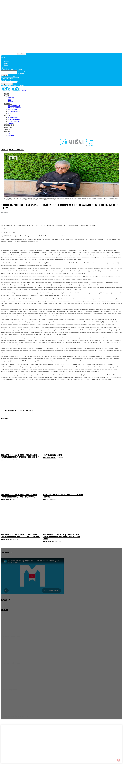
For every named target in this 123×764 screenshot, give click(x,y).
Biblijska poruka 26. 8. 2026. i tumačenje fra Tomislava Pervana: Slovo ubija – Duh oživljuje (20, 456)
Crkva (9, 100)
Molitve (10, 113)
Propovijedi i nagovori (14, 111)
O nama (6, 65)
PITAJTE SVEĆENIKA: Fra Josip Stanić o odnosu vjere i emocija (63, 495)
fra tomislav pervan (11, 410)
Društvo (10, 102)
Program (6, 63)
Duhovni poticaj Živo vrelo (15, 108)
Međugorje (11, 98)
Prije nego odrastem (13, 121)
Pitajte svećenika (12, 109)
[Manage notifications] (118, 760)
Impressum (6, 61)
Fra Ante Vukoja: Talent (52, 455)
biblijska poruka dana (26, 410)
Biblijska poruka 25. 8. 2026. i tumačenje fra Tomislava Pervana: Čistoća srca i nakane (19, 495)
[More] (37, 217)
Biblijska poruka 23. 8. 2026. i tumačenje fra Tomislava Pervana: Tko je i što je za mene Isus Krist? (61, 536)
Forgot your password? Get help (10, 77)
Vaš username (21, 71)
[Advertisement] (61, 394)
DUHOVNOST (8, 104)
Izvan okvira (11, 123)
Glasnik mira (11, 136)
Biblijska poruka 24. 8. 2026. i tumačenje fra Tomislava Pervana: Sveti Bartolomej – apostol (20, 535)
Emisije (6, 94)
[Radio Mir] (19, 739)
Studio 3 (7, 129)
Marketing (8, 127)
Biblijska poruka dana (14, 106)
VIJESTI (6, 96)
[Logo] (6, 90)
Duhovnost (4, 150)
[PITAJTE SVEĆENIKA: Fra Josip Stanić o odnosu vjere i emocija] (63, 478)
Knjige (9, 134)
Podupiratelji (9, 125)
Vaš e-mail (20, 82)
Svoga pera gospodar (14, 119)
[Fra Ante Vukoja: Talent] (63, 438)
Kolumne (7, 115)
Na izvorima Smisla (13, 117)
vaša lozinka (20, 73)
